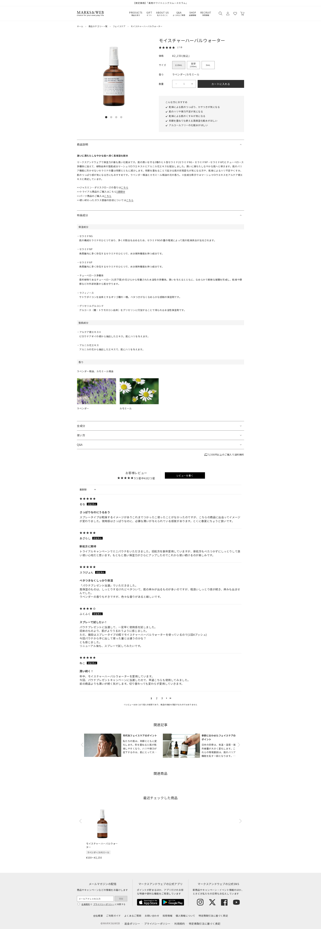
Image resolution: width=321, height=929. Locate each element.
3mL (208, 65)
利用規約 (179, 923)
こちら (124, 187)
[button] (220, 13)
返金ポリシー (132, 923)
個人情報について (185, 915)
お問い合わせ (152, 915)
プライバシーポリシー (103, 904)
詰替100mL (193, 65)
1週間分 (120, 191)
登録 (121, 899)
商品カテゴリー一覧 (98, 26)
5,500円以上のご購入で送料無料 (226, 454)
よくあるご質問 (132, 915)
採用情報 (167, 915)
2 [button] (156, 698)
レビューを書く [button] (184, 475)
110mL (178, 65)
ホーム (80, 26)
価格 (161, 55)
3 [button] (162, 698)
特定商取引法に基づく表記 (213, 915)
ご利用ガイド (113, 915)
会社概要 (98, 915)
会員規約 (85, 904)
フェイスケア (119, 26)
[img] (160, 499)
